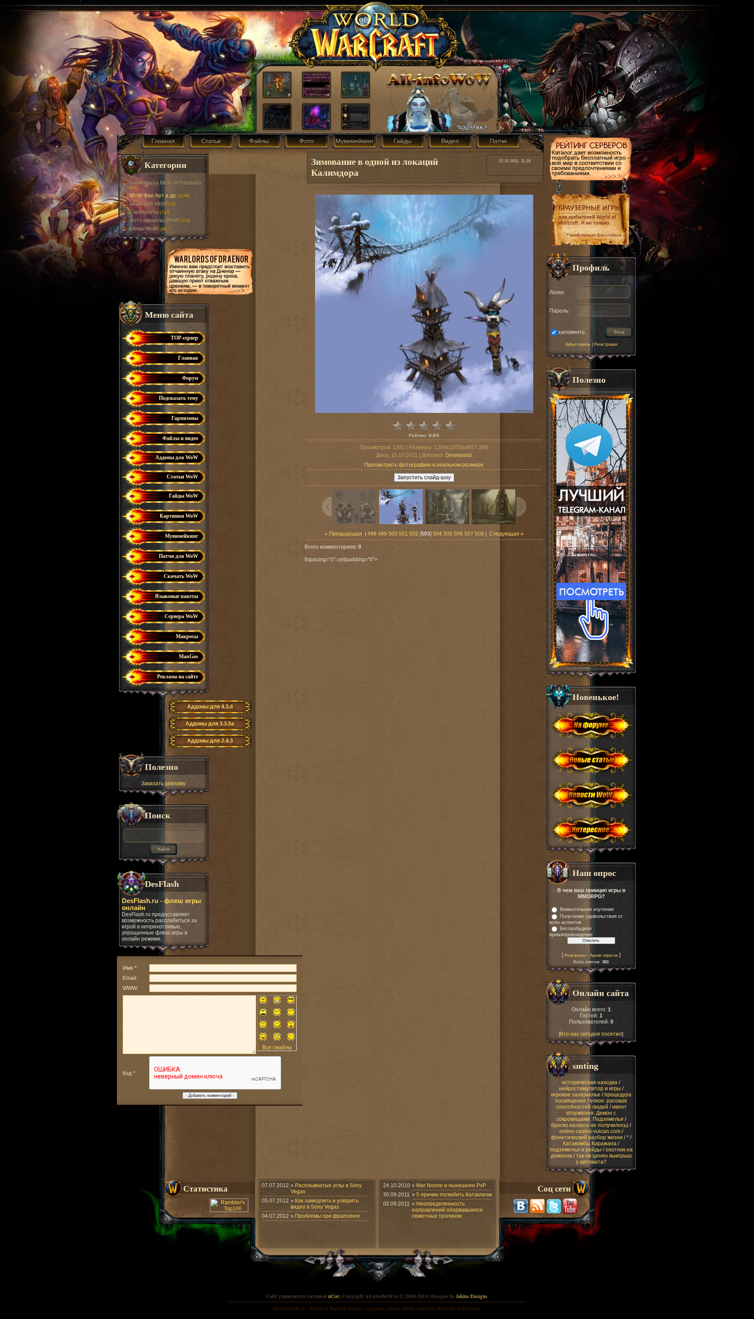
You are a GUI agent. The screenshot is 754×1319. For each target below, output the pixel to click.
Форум (190, 378)
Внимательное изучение (587, 909)
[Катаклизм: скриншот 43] (316, 127)
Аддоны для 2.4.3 (210, 741)
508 (479, 534)
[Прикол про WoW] (316, 95)
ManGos (188, 656)
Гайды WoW (183, 496)
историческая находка (589, 1082)
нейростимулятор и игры (590, 1088)
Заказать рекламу (163, 783)
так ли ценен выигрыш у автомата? (604, 1159)
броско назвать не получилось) (589, 1125)
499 (382, 534)
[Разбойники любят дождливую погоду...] (356, 95)
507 (468, 534)
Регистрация (605, 344)
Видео (450, 140)
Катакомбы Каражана (590, 1143)
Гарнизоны (184, 418)
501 (403, 534)
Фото (306, 140)
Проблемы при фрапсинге (327, 1216)
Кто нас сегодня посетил (591, 1034)
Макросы (187, 636)
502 (413, 534)
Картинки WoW (179, 516)
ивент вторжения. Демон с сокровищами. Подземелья (591, 1113)
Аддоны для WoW (176, 457)
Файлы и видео (180, 438)
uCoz (333, 1295)
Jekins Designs (471, 1295)
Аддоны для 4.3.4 (210, 707)
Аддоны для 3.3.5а (209, 724)
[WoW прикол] (356, 127)
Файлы (259, 140)
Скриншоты (144, 212)
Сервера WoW (181, 616)
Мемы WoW (144, 229)
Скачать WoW (181, 576)
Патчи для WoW (178, 556)
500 (393, 534)
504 (437, 534)
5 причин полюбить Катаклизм (454, 1195)
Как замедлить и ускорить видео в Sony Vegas (325, 1204)
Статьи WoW (182, 477)
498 (372, 534)
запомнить (571, 332)
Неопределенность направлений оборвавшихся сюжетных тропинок (447, 1210)
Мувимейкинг (355, 140)
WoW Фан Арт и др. (153, 195)
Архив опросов (604, 955)
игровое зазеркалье (575, 1095)
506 (458, 534)
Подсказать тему (178, 398)
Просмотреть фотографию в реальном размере (423, 465)
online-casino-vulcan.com (589, 1131)
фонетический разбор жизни (587, 1137)
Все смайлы (277, 1047)
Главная (163, 140)
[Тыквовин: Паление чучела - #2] (277, 95)
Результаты (575, 955)
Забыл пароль (578, 344)
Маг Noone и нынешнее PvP (451, 1185)
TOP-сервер (184, 338)
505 (447, 534)
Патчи (498, 140)
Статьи (211, 140)
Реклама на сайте (177, 676)
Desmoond (459, 455)
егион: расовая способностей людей (591, 1104)
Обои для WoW (148, 204)
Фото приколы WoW (154, 220)
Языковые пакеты (176, 596)
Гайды (402, 140)
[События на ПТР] (277, 127)
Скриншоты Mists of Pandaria (165, 183)
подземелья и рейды (576, 1150)
